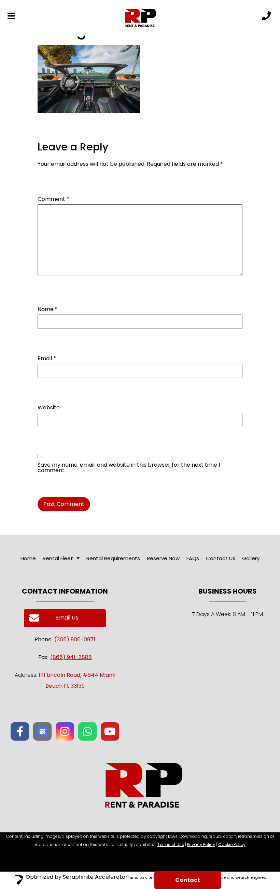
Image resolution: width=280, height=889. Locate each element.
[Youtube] (110, 731)
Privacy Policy (201, 844)
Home (28, 558)
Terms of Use (170, 844)
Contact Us (220, 558)
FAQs (192, 558)
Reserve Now (163, 558)
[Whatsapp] (87, 731)
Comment (53, 199)
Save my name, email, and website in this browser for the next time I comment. (129, 467)
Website (49, 407)
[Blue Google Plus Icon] (42, 731)
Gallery (251, 558)
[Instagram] (65, 731)
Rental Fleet (58, 558)
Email (47, 358)
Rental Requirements (113, 558)
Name (48, 309)
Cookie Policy (232, 844)
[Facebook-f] (20, 731)
